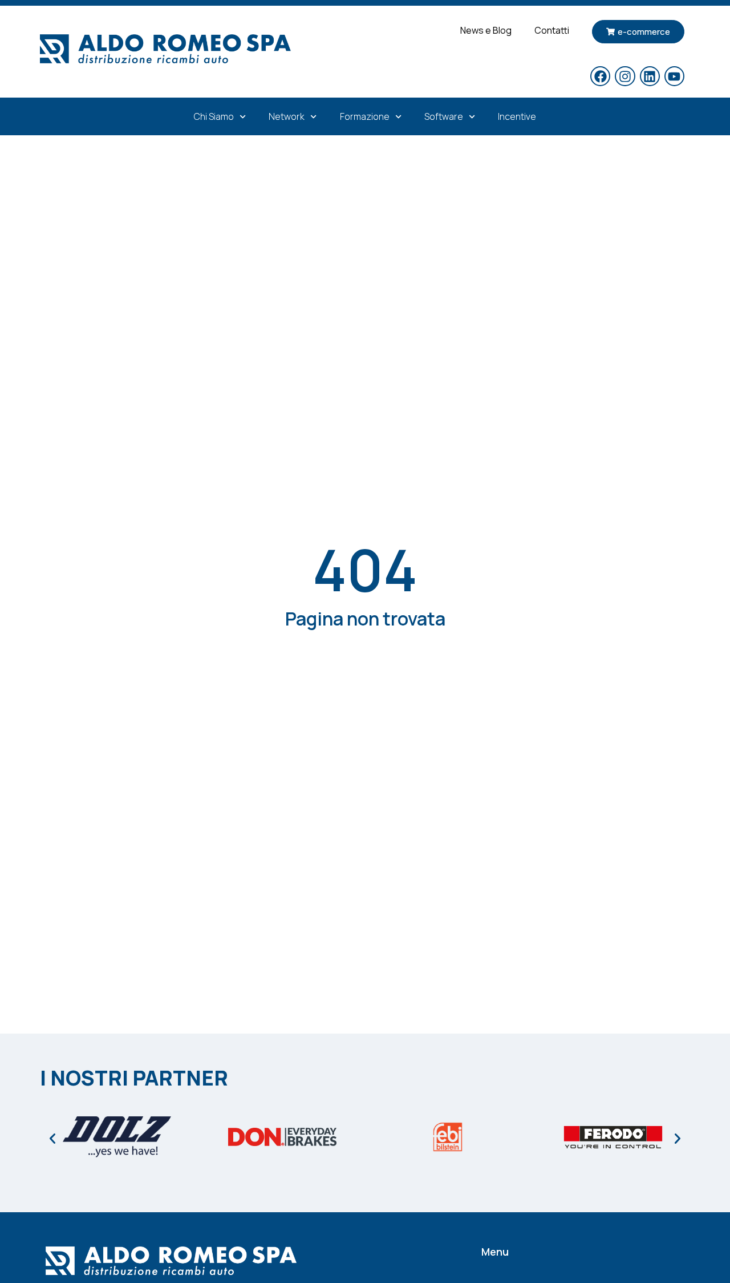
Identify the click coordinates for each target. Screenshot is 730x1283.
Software (443, 116)
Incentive (517, 116)
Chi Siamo (214, 116)
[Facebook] (600, 76)
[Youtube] (674, 76)
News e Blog (486, 30)
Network (287, 116)
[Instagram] (625, 76)
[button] (52, 1138)
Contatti (551, 30)
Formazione (365, 116)
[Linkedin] (650, 76)
